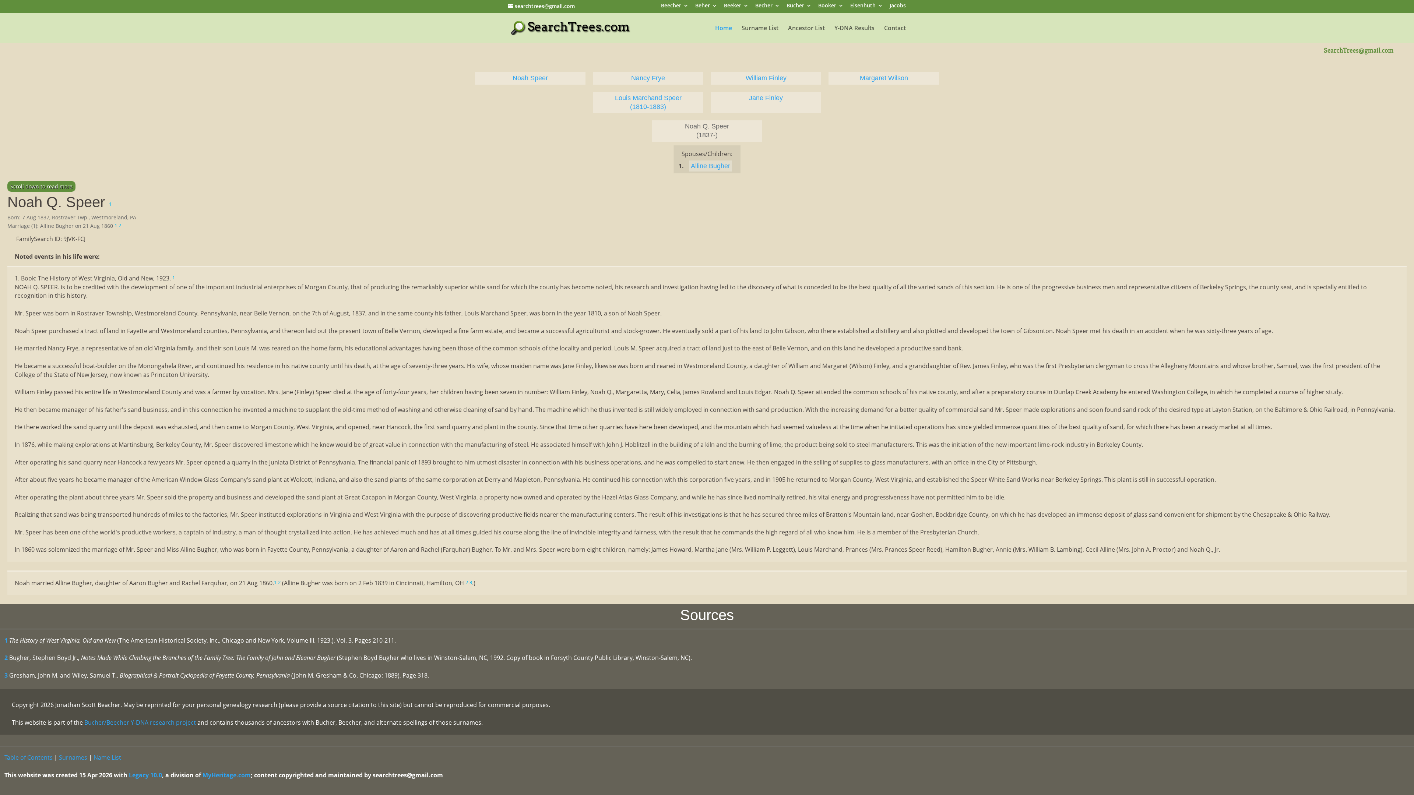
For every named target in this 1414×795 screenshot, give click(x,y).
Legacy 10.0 (145, 775)
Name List (107, 757)
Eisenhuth (863, 6)
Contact (895, 28)
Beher (702, 6)
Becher (764, 6)
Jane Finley (766, 98)
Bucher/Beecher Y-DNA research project (140, 722)
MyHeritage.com (227, 775)
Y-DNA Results (854, 28)
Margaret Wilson (884, 78)
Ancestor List (806, 28)
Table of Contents (28, 757)
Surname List (760, 28)
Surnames (73, 757)
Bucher (795, 6)
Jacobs (898, 6)
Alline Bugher (710, 166)
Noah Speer (530, 78)
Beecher (671, 6)
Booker (827, 6)
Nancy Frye (648, 78)
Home (723, 28)
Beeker (732, 6)
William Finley (766, 78)
